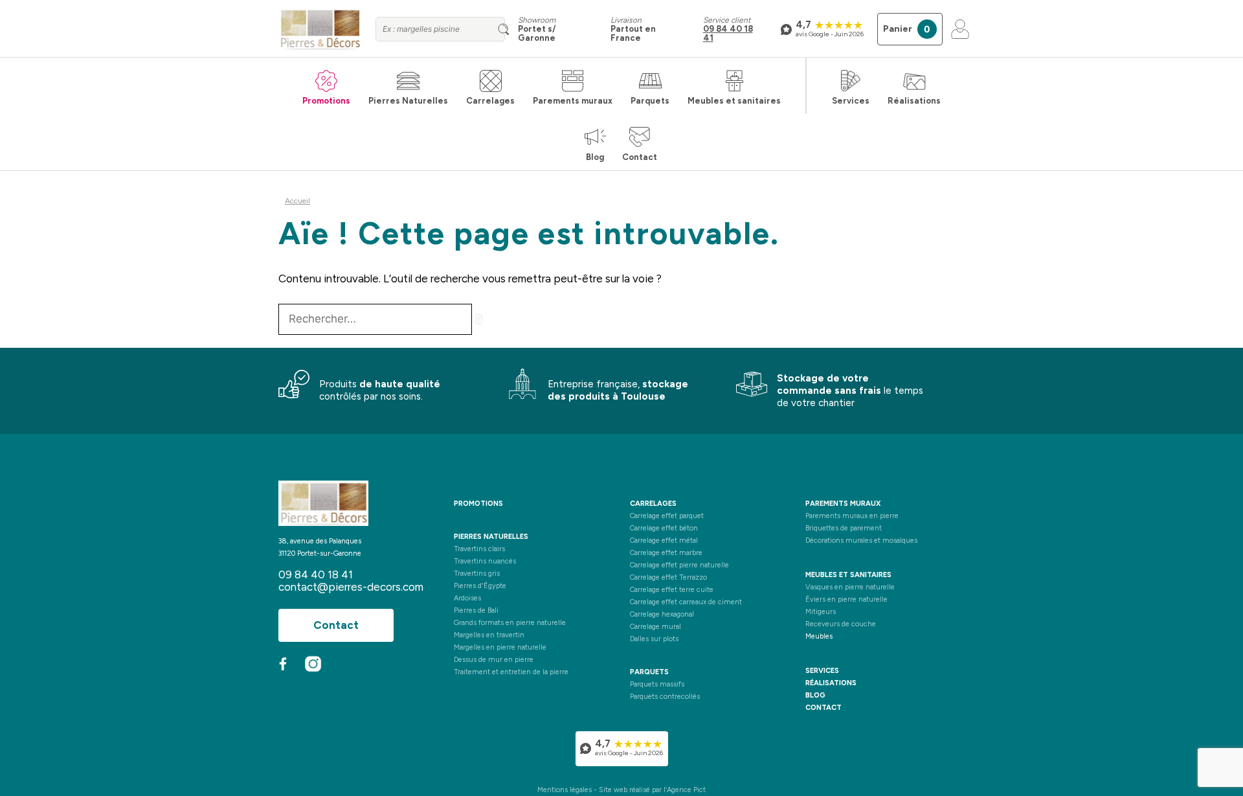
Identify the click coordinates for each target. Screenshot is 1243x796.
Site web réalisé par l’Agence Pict (652, 790)
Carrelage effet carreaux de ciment (686, 602)
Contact (639, 157)
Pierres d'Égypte (480, 586)
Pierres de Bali (476, 610)
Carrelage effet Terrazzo (668, 577)
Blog (595, 157)
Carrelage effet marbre (666, 553)
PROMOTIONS (478, 503)
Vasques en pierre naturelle (850, 587)
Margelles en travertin (489, 635)
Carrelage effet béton (664, 528)
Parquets (650, 101)
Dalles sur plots (654, 639)
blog (815, 695)
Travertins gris (477, 573)
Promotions (326, 101)
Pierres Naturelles (408, 101)
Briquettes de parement (843, 528)
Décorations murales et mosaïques (861, 540)
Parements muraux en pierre (852, 516)
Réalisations (914, 101)
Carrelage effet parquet (667, 516)
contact (823, 707)
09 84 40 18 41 (728, 33)
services (822, 670)
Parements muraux (572, 101)
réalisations (831, 683)
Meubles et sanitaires (734, 101)
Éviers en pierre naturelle (846, 599)
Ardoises (467, 598)
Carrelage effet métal (664, 540)
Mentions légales (564, 790)
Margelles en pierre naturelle (500, 647)
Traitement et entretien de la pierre (511, 672)
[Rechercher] (479, 319)
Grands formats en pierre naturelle (510, 623)
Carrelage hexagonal (662, 614)
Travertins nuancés (485, 561)
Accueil (297, 200)
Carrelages (490, 101)
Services (850, 101)
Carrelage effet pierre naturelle (679, 565)
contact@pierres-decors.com (350, 586)
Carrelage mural (655, 626)
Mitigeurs (820, 612)
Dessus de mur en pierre (493, 659)
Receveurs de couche (840, 624)
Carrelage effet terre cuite (671, 590)
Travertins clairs (479, 549)
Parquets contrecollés (665, 696)
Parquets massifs (657, 684)
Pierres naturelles (491, 536)
